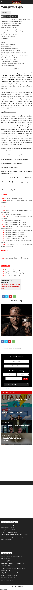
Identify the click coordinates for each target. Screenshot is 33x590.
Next (29, 320)
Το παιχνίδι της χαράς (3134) (8, 530)
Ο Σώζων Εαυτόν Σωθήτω (12, 412)
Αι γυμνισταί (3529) (5, 558)
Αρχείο (3, 16)
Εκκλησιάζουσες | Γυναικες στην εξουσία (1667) (12, 573)
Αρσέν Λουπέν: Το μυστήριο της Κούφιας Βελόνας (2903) (14, 534)
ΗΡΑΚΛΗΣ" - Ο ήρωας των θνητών (15, 400)
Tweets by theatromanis (7, 388)
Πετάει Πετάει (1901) (5, 565)
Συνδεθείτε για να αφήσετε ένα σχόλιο (11, 348)
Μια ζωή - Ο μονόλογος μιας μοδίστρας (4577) (12, 556)
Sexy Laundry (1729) (5, 570)
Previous (3, 320)
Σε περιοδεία (14, 16)
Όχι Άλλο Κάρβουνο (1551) (7, 580)
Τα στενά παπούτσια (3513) (7, 527)
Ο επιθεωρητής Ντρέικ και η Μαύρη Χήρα (16, 426)
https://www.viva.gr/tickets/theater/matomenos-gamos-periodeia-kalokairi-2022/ (11, 286)
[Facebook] (3, 296)
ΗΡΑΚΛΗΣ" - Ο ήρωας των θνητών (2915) (10, 532)
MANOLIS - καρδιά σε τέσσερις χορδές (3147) (12, 561)
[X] (6, 296)
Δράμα (8, 16)
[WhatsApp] (14, 296)
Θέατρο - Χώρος (16, 366)
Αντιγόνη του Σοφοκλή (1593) (8, 577)
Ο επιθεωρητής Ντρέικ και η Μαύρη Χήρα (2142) (12, 563)
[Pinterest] (10, 296)
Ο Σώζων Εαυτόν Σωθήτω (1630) (9, 575)
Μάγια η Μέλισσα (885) (6, 539)
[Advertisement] (16, 462)
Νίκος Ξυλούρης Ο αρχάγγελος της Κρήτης (15, 439)
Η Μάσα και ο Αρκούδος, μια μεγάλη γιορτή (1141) (13, 537)
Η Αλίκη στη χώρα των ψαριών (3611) (10, 525)
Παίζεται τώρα (16, 361)
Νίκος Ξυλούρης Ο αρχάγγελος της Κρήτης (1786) (13, 568)
